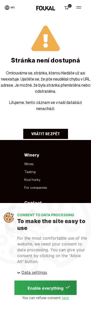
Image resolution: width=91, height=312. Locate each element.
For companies (35, 187)
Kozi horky (32, 180)
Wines (28, 164)
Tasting (30, 172)
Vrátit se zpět (45, 134)
